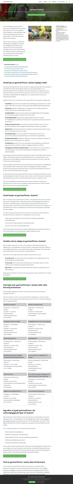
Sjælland (54, 1)
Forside (40, 1)
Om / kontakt (61, 1)
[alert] (36, 479)
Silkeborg (46, 419)
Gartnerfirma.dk (8, 2)
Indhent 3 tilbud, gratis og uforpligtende (36, 14)
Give (13, 421)
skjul (17, 64)
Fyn (49, 1)
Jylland (45, 1)
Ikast (4, 421)
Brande (8, 421)
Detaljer (48, 479)
